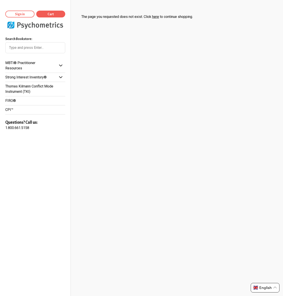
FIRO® (10, 101)
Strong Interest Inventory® (26, 77)
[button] (265, 287)
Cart (51, 14)
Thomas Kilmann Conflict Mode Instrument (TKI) (29, 89)
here (155, 17)
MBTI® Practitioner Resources (20, 65)
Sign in (20, 14)
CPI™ (9, 110)
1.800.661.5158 (17, 128)
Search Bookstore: (18, 39)
